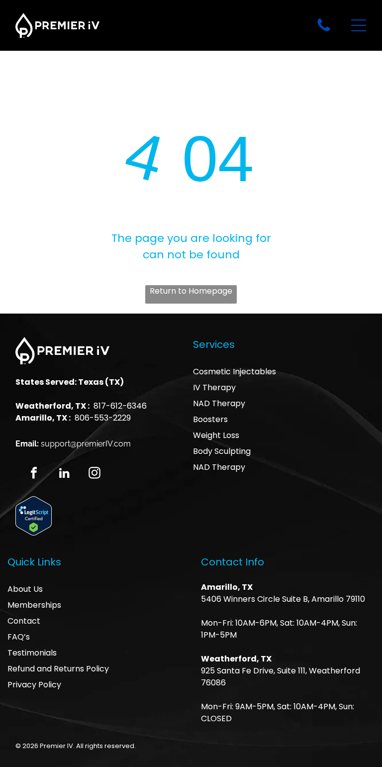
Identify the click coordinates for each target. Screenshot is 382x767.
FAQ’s (18, 637)
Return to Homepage (191, 291)
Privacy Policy (34, 684)
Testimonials (32, 652)
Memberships (34, 605)
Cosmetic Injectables (234, 371)
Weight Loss (216, 435)
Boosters (210, 419)
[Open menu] (358, 25)
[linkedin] (64, 474)
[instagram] (94, 474)
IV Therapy (214, 387)
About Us (25, 589)
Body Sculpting (222, 451)
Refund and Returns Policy (58, 668)
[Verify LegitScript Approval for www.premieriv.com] (33, 502)
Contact (23, 621)
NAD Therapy (219, 403)
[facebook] (34, 474)
